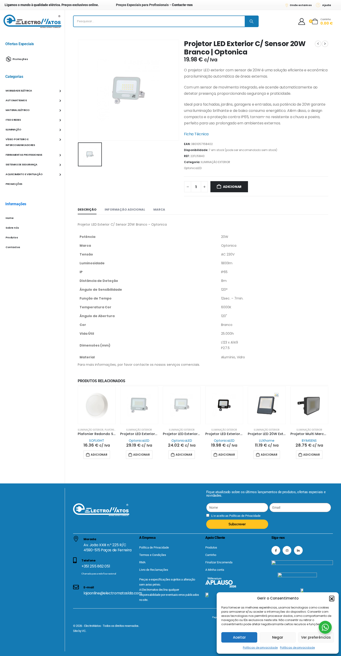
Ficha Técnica (196, 134)
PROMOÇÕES (14, 184)
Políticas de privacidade (260, 648)
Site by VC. (79, 631)
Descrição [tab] (87, 209)
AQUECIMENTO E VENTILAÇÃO (24, 174)
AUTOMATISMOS (16, 100)
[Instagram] (287, 550)
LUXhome (266, 440)
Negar (277, 637)
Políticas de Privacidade (244, 515)
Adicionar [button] (99, 455)
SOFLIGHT (96, 440)
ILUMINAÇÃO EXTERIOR (215, 162)
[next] (325, 44)
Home (9, 218)
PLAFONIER (111, 430)
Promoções (20, 59)
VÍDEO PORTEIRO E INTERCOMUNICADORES (20, 142)
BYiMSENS (309, 440)
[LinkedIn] (298, 550)
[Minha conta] (302, 21)
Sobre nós (12, 228)
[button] (331, 598)
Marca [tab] (159, 209)
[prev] (318, 44)
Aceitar (239, 637)
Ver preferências (316, 637)
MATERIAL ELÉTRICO (18, 110)
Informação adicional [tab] (125, 209)
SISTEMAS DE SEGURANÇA (21, 164)
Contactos (13, 247)
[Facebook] (275, 550)
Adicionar (232, 186)
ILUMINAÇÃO (13, 129)
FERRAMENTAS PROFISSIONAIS (24, 155)
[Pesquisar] (251, 21)
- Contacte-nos (154, 5)
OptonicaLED (193, 168)
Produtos (12, 237)
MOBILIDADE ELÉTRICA (19, 90)
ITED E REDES (13, 120)
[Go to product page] (96, 405)
